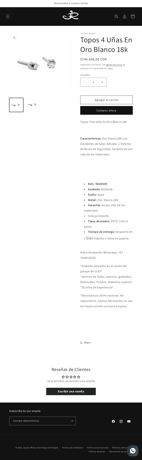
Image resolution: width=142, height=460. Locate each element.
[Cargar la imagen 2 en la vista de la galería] (32, 105)
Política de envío (97, 451)
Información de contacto (121, 451)
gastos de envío (114, 64)
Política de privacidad (97, 447)
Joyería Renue (30, 447)
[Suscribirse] (71, 421)
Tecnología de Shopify (47, 447)
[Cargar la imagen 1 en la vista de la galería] (16, 105)
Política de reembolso (72, 447)
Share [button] (87, 342)
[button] (8, 16)
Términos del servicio (122, 447)
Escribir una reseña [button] (71, 391)
